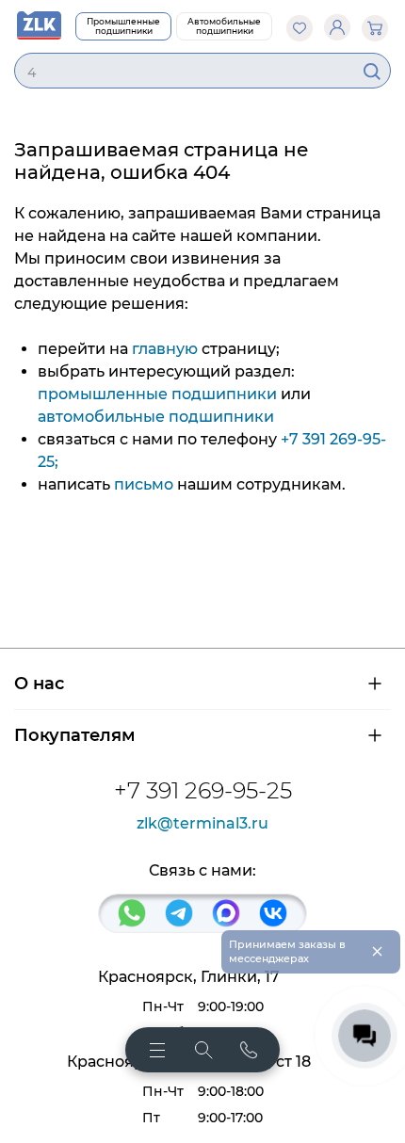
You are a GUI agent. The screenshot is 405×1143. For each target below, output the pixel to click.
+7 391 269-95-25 (203, 790)
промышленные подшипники (157, 394)
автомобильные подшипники (156, 417)
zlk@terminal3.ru (202, 823)
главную (165, 349)
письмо (143, 484)
